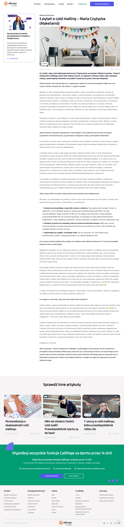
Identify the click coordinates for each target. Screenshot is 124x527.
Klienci (54, 510)
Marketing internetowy (47, 15)
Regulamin (78, 504)
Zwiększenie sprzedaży (106, 498)
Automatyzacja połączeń (12, 504)
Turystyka (31, 512)
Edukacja (31, 498)
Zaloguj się (82, 4)
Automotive (31, 507)
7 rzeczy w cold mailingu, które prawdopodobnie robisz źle (99, 425)
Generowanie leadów (106, 495)
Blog (53, 495)
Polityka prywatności (82, 501)
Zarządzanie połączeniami (12, 510)
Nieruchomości (32, 504)
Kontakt (78, 498)
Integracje (55, 504)
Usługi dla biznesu (34, 501)
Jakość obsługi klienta (106, 501)
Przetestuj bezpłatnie (102, 4)
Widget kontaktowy (10, 495)
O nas (77, 495)
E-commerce (32, 510)
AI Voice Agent (8, 501)
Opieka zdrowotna (34, 495)
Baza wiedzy (56, 501)
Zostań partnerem (57, 507)
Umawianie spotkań (10, 498)
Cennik (54, 512)
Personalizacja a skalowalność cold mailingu (17, 425)
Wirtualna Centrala (10, 507)
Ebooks (54, 498)
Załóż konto (14, 58)
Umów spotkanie (74, 476)
